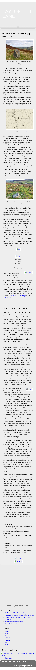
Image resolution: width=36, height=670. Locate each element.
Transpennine (8, 658)
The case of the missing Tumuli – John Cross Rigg (19, 615)
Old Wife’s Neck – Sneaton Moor (13, 298)
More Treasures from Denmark (14, 622)
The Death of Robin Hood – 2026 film (16, 613)
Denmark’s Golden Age (12, 624)
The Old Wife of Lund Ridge (17, 296)
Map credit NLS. (24, 132)
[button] (18, 27)
